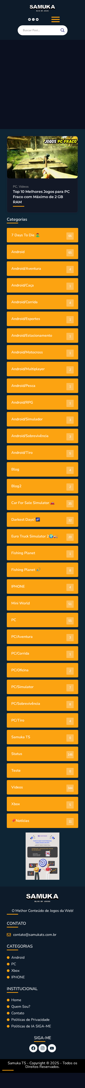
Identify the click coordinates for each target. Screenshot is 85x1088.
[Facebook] (29, 19)
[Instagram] (33, 19)
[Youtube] (37, 19)
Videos (24, 186)
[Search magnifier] (62, 30)
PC (15, 186)
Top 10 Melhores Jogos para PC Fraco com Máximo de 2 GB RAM (41, 196)
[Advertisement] (42, 84)
